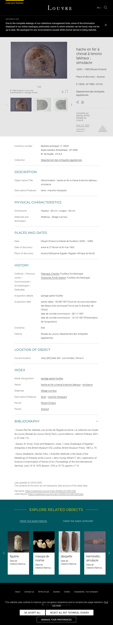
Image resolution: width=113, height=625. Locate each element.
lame (43, 396)
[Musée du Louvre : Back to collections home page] (59, 7)
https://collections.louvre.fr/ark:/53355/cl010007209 (50, 491)
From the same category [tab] (78, 521)
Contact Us (29, 592)
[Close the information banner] (105, 25)
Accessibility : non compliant (86, 592)
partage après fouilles (52, 378)
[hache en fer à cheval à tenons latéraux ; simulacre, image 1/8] (21, 104)
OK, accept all (32, 612)
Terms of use (43, 592)
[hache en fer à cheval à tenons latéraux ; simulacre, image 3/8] (60, 104)
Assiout (45, 409)
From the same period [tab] (33, 521)
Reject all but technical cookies (69, 612)
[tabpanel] (56, 553)
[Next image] (69, 104)
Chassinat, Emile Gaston (53, 277)
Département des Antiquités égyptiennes (61, 160)
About (17, 592)
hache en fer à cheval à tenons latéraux (61, 384)
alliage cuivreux (49, 390)
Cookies (56, 592)
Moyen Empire (48, 403)
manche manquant (57, 396)
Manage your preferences (56, 619)
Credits (67, 592)
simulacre (87, 384)
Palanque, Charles (50, 273)
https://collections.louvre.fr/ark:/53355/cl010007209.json (56, 494)
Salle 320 (82, 125)
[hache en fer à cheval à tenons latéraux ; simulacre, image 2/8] (41, 104)
